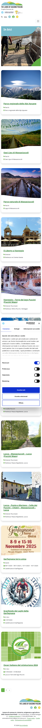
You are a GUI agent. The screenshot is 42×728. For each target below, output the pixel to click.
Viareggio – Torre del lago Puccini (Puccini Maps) (20, 300)
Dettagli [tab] (17, 329)
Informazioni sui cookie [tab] (32, 329)
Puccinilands (23, 725)
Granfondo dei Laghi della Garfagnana (16, 612)
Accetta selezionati (21, 396)
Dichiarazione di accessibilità (23, 720)
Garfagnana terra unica (15, 559)
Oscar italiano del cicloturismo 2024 (21, 665)
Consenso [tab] (6, 329)
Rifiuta (21, 403)
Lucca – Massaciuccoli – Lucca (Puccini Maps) (18, 455)
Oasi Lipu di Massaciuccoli (16, 152)
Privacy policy (31, 718)
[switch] (37, 368)
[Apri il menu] (38, 21)
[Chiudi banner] (39, 323)
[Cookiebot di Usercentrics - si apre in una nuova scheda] (26, 323)
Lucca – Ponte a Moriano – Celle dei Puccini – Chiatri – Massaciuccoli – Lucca (20, 507)
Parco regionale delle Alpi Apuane (20, 103)
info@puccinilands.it (15, 716)
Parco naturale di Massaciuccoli (19, 201)
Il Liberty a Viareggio (14, 250)
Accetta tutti (21, 390)
